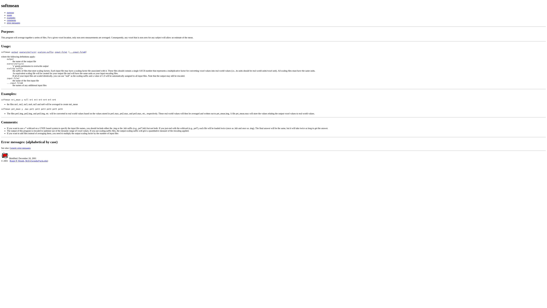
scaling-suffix (46, 52)
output (14, 52)
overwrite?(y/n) (27, 52)
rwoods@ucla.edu (39, 161)
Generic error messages (20, 148)
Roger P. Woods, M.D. (20, 161)
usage (9, 15)
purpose (10, 12)
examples (11, 18)
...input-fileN (77, 52)
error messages (13, 23)
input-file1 (61, 52)
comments (11, 20)
